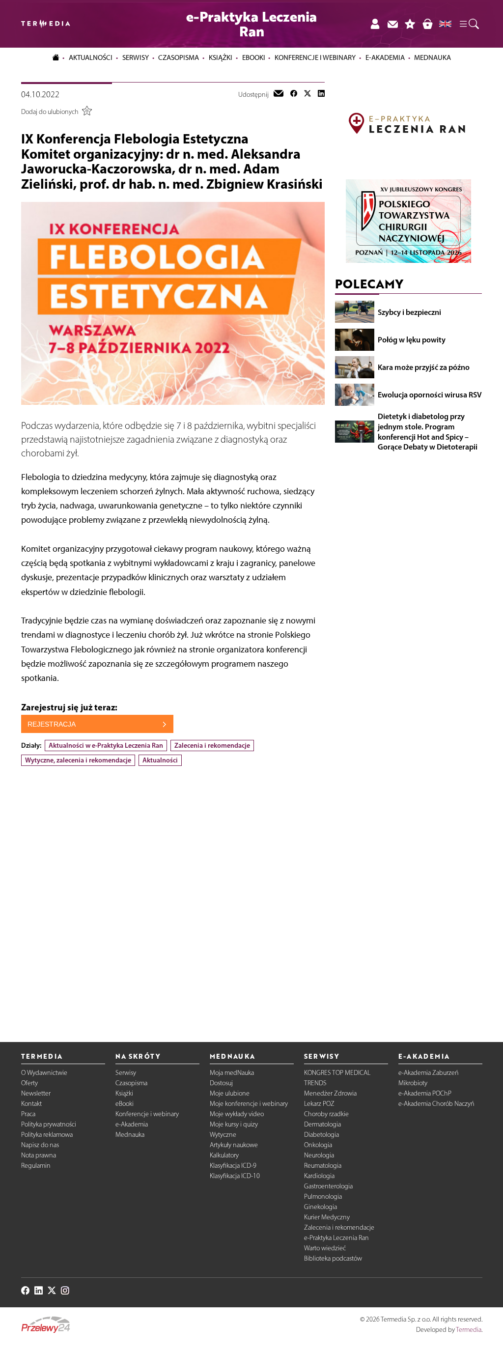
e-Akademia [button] (385, 57)
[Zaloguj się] (375, 23)
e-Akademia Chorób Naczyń (436, 1103)
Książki (220, 57)
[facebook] (293, 94)
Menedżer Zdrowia (330, 1093)
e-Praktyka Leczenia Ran (336, 1238)
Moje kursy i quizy (234, 1124)
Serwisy (125, 1073)
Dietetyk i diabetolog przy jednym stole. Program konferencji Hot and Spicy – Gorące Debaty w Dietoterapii (427, 431)
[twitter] (307, 94)
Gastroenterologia (328, 1186)
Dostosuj (221, 1083)
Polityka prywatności (48, 1124)
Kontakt (31, 1103)
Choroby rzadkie (326, 1114)
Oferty (29, 1083)
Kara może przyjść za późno (424, 367)
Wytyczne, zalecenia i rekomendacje (78, 760)
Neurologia (319, 1155)
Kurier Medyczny (327, 1217)
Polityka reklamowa (47, 1134)
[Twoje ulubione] (410, 23)
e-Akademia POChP (424, 1093)
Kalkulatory (224, 1155)
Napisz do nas (40, 1145)
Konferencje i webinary (147, 1114)
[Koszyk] (427, 23)
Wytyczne (223, 1134)
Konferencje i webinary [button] (315, 57)
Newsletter (36, 1093)
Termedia (468, 1329)
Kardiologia (319, 1176)
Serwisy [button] (135, 57)
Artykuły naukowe (234, 1145)
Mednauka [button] (432, 57)
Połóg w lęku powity (412, 339)
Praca (28, 1114)
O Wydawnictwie (44, 1073)
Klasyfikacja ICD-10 (235, 1176)
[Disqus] (173, 895)
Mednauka (129, 1134)
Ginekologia (320, 1207)
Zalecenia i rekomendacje (212, 745)
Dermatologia (322, 1124)
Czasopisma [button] (178, 57)
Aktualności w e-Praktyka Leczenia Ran (106, 745)
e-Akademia (131, 1124)
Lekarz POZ (319, 1103)
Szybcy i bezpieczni (409, 312)
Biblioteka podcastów (333, 1258)
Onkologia (318, 1145)
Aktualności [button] (90, 57)
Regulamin (36, 1165)
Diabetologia (321, 1134)
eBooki (253, 57)
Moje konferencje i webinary (249, 1103)
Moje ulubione (230, 1093)
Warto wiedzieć (325, 1248)
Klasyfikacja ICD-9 (233, 1165)
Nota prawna (38, 1155)
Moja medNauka (232, 1073)
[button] (468, 24)
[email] (278, 94)
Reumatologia (322, 1165)
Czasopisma (131, 1083)
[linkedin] (321, 94)
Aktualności (160, 760)
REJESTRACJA (52, 724)
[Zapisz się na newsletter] (392, 23)
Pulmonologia (323, 1196)
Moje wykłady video (237, 1114)
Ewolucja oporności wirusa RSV (430, 394)
